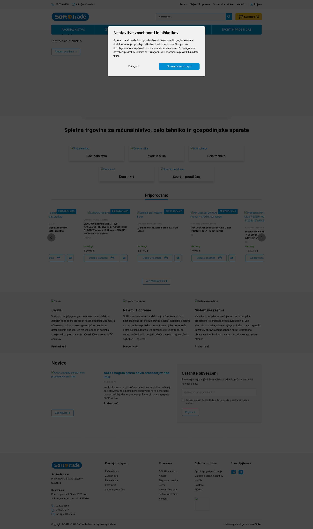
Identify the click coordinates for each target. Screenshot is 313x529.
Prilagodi (133, 66)
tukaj (116, 56)
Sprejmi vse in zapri (179, 66)
